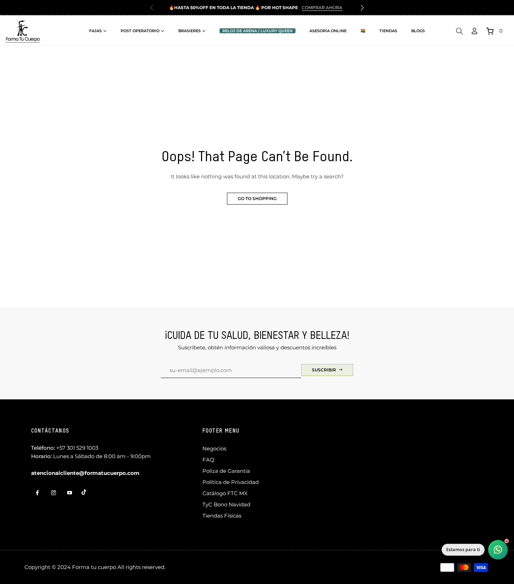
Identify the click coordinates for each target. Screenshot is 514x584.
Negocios (214, 448)
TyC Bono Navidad (226, 504)
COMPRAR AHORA (322, 7)
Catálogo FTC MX (225, 493)
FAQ (208, 459)
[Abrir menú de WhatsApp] (498, 550)
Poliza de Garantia (226, 471)
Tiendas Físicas (221, 515)
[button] (362, 7)
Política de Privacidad (230, 482)
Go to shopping (257, 198)
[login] (474, 31)
